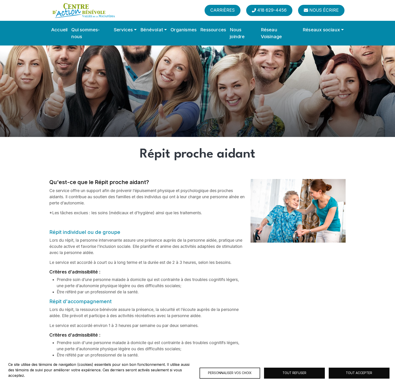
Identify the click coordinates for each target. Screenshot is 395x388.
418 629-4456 (272, 10)
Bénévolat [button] (151, 29)
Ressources (213, 29)
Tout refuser (294, 373)
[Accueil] (83, 10)
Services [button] (123, 29)
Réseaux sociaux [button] (321, 29)
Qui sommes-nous (85, 33)
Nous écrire (324, 10)
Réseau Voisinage (271, 33)
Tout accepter (359, 373)
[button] (298, 210)
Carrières (222, 10)
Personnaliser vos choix (229, 373)
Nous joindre (237, 33)
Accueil (59, 29)
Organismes (184, 29)
